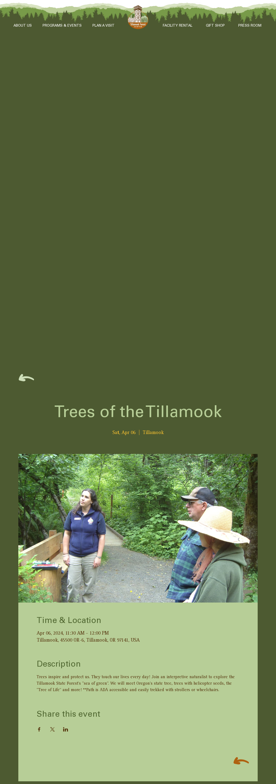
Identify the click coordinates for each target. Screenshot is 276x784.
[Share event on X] (52, 729)
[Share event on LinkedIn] (65, 729)
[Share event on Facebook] (39, 729)
